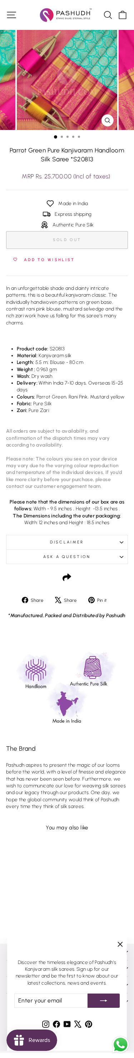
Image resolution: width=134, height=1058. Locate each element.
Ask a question (66, 556)
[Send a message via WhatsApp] (120, 1044)
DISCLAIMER (67, 542)
